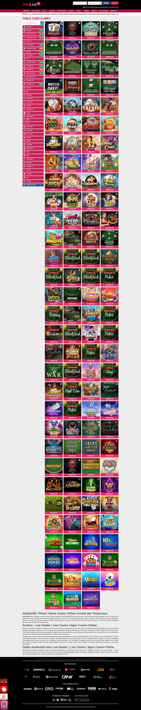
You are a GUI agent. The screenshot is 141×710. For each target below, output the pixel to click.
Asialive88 (26, 616)
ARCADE (52, 11)
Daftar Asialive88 (34, 647)
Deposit (94, 11)
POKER (86, 11)
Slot (44, 11)
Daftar (114, 3)
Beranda (27, 11)
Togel (78, 11)
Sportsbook (61, 11)
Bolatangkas (104, 11)
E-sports (70, 11)
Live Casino (35, 11)
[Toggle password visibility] (100, 3)
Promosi (113, 11)
